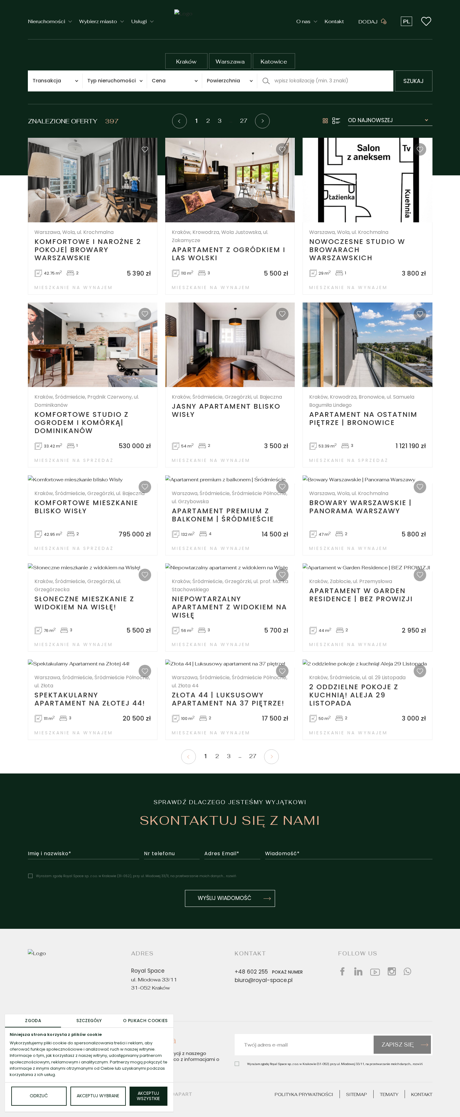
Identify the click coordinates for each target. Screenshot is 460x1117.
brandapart (174, 1094)
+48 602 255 (269, 972)
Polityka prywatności (304, 1094)
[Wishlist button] (426, 21)
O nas (303, 21)
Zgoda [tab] (33, 1021)
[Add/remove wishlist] (145, 149)
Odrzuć (39, 1096)
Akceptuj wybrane (98, 1096)
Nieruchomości (46, 21)
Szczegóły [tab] (89, 1021)
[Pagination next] (262, 121)
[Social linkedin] (358, 971)
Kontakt (334, 21)
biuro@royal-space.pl (264, 981)
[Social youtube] (375, 971)
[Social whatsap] (407, 971)
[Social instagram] (392, 971)
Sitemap (356, 1094)
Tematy (389, 1094)
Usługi (139, 21)
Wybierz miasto (98, 21)
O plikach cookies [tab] (145, 1021)
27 (243, 120)
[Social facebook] (342, 971)
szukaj (413, 81)
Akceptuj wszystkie (148, 1096)
